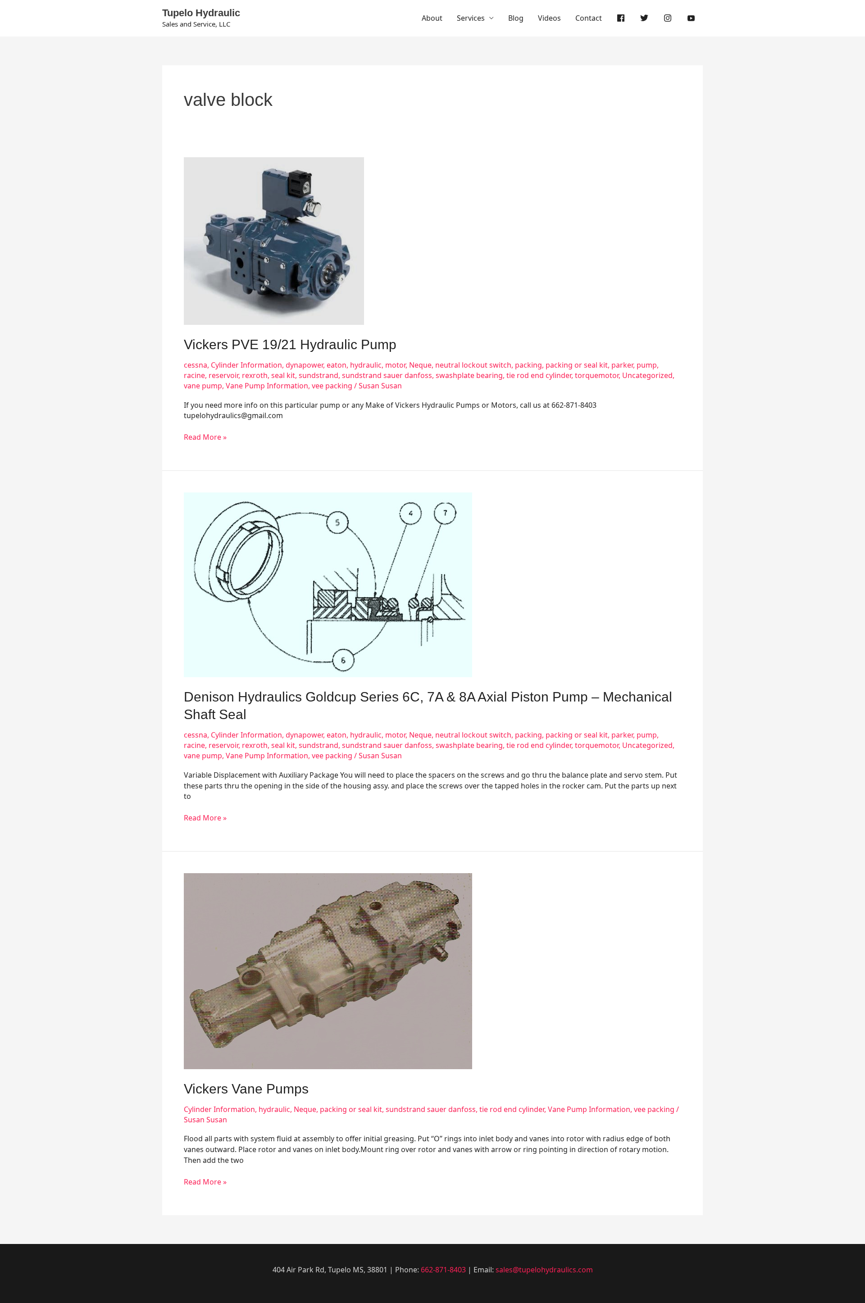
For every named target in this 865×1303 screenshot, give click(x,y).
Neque (420, 365)
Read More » (205, 437)
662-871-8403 (443, 1270)
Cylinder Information (246, 365)
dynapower (304, 365)
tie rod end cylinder (538, 375)
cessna (195, 365)
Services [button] (471, 18)
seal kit (283, 375)
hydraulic (366, 365)
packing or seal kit (577, 365)
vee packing (332, 386)
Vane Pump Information (267, 386)
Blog (516, 18)
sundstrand (318, 375)
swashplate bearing (469, 375)
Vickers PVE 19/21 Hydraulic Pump (290, 344)
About (432, 18)
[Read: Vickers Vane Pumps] (328, 970)
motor (395, 365)
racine (194, 375)
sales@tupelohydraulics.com (544, 1270)
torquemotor (597, 375)
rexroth (255, 375)
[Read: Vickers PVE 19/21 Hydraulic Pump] (274, 240)
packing (528, 365)
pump (647, 365)
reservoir (223, 375)
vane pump (203, 386)
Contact (588, 18)
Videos (549, 18)
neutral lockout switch (473, 365)
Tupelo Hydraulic (201, 12)
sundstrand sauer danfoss (387, 375)
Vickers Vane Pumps (246, 1088)
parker (622, 365)
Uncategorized (647, 375)
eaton (336, 365)
